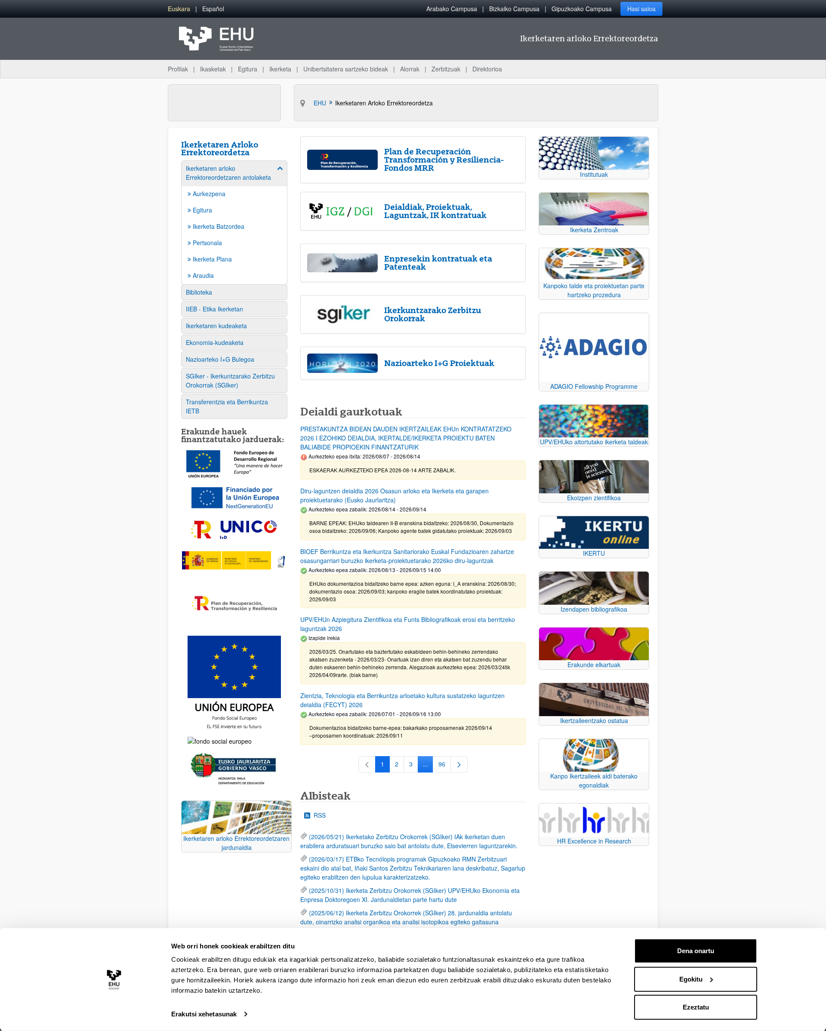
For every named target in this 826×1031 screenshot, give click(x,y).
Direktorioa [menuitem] (487, 69)
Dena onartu (695, 950)
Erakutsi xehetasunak (204, 1014)
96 (444, 766)
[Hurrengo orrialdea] (459, 764)
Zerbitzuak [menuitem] (445, 69)
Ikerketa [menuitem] (280, 69)
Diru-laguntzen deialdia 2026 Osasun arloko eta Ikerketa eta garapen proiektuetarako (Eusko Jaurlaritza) (394, 495)
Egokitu (691, 978)
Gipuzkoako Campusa (582, 8)
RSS (320, 815)
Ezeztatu (696, 1007)
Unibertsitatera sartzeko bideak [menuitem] (345, 69)
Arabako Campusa (451, 8)
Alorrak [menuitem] (409, 69)
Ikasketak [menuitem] (213, 69)
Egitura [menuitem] (247, 69)
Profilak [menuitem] (178, 69)
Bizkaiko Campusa (514, 8)
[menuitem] (178, 9)
